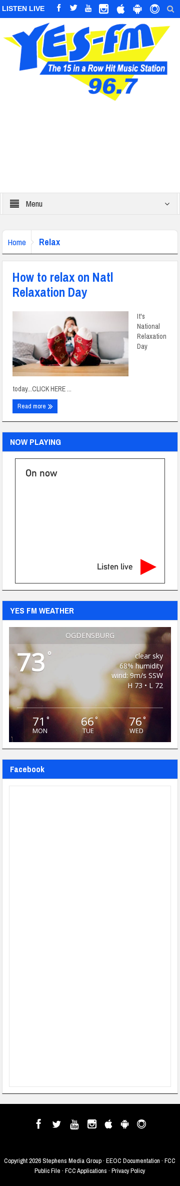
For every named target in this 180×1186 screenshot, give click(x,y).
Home (17, 242)
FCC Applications (86, 1170)
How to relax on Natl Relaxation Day (62, 285)
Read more (33, 406)
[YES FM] (90, 60)
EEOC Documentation (133, 1160)
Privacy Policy (128, 1170)
